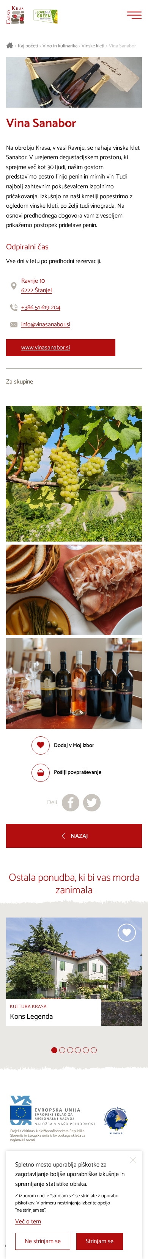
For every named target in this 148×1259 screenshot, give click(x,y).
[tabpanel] (74, 982)
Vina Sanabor (122, 46)
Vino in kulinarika (60, 46)
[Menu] (134, 15)
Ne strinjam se (43, 1241)
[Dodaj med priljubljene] (127, 933)
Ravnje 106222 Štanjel (36, 286)
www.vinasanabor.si (45, 348)
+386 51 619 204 (40, 307)
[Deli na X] (92, 803)
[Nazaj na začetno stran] (15, 15)
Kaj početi (28, 46)
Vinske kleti (93, 46)
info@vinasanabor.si (45, 324)
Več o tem (28, 1222)
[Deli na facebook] (70, 803)
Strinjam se (99, 1241)
